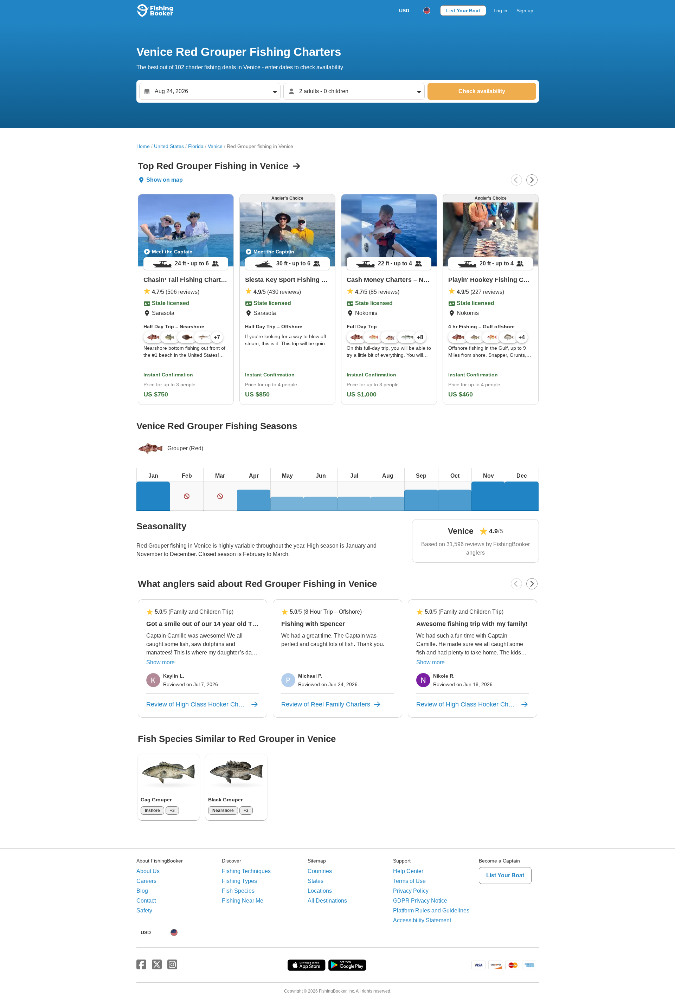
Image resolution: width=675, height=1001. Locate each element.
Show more (160, 662)
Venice (215, 146)
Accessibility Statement (422, 920)
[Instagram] (172, 964)
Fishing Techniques (246, 871)
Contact (146, 901)
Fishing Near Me (242, 901)
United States (169, 146)
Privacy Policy (411, 891)
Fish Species (238, 891)
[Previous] (516, 180)
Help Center (408, 871)
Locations (320, 891)
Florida (196, 146)
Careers (146, 881)
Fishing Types (239, 881)
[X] (157, 964)
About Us (148, 871)
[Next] (532, 180)
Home (143, 146)
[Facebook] (141, 964)
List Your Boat (463, 10)
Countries (320, 871)
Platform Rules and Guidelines (431, 910)
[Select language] (427, 10)
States (315, 881)
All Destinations (327, 901)
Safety (144, 910)
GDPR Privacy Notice (420, 901)
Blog (142, 891)
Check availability (481, 91)
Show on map (164, 180)
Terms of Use (409, 881)
